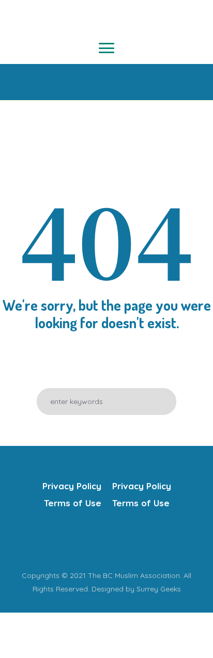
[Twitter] (95, 539)
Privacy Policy (71, 485)
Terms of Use (72, 502)
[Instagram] (116, 539)
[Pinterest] (136, 539)
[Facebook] (74, 539)
